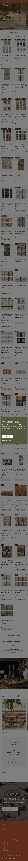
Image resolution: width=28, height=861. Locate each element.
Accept (8, 436)
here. (4, 432)
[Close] (25, 419)
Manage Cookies (7, 440)
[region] (14, 430)
